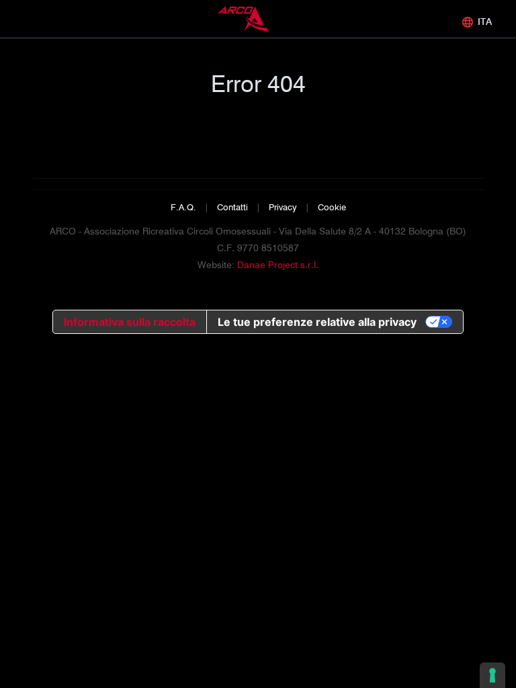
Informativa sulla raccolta (130, 322)
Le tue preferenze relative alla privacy (317, 322)
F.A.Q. (183, 207)
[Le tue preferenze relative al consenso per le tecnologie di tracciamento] (492, 675)
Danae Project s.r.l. (277, 264)
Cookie (332, 207)
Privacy (283, 207)
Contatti (232, 207)
